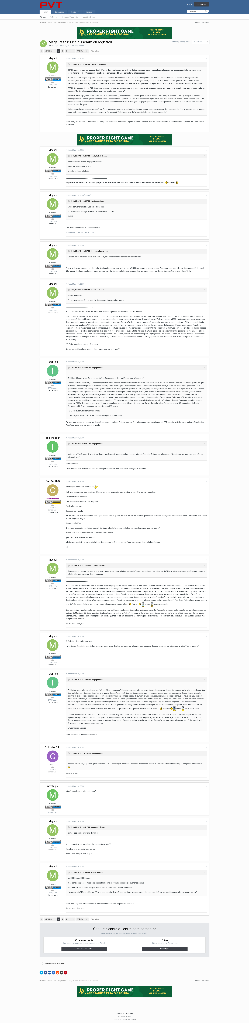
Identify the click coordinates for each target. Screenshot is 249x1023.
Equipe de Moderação (70, 17)
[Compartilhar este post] (206, 59)
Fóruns (43, 17)
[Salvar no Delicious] (53, 972)
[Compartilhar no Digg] (49, 972)
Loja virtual (59, 12)
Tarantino (52, 361)
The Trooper (53, 437)
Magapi (55, 46)
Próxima (80, 51)
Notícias (89, 12)
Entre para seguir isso (182, 42)
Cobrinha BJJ (52, 747)
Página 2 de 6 (96, 51)
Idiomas (119, 1014)
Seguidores (198, 42)
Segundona (79, 46)
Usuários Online (89, 17)
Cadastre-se (201, 4)
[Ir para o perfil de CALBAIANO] (52, 490)
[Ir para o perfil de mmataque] (52, 795)
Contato (129, 1014)
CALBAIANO (53, 481)
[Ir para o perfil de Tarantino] (52, 371)
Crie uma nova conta (84, 949)
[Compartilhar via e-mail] (61, 972)
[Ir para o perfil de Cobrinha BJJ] (52, 756)
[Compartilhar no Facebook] (45, 972)
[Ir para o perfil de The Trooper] (52, 447)
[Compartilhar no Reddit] (57, 972)
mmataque (53, 786)
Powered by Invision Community (124, 1019)
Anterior (48, 51)
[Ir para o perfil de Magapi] (43, 43)
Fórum (45, 12)
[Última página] (87, 51)
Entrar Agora (164, 949)
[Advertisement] (124, 1004)
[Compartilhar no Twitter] (41, 972)
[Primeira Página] (41, 51)
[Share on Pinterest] (65, 972)
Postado (75, 58)
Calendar (53, 17)
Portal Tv (75, 12)
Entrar (188, 4)
